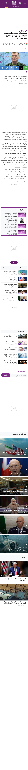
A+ (22, 48)
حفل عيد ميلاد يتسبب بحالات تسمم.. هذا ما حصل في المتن (10, 361)
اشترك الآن (6, 6)
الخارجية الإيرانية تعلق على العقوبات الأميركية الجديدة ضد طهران (10, 272)
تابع (14, 262)
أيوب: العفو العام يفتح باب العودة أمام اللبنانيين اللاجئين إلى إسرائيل (11, 220)
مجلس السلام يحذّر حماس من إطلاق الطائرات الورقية (10, 285)
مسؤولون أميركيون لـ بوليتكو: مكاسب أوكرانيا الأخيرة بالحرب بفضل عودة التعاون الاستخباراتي (11, 233)
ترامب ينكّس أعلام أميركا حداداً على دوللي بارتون (11, 291)
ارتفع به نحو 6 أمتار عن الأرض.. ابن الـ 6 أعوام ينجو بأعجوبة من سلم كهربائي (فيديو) (14, 603)
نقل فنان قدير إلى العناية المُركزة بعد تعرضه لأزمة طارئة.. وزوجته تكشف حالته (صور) (10, 355)
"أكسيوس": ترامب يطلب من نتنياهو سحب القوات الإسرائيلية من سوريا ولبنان (10, 215)
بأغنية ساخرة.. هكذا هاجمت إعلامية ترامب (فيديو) (15, 580)
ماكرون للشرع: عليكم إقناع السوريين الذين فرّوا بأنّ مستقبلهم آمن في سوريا (11, 226)
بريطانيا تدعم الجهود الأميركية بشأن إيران (11, 278)
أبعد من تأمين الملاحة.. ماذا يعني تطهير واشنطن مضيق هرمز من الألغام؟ (16, 550)
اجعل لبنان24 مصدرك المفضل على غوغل (14, 44)
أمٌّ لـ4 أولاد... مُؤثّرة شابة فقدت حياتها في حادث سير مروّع (10, 335)
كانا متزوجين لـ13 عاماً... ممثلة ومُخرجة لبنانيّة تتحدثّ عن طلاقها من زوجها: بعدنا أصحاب (10, 348)
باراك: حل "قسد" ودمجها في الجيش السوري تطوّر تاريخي (9, 298)
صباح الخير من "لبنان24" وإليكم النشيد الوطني (11, 342)
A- (25, 48)
